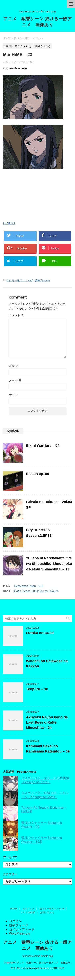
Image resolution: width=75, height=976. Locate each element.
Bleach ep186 (37, 474)
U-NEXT (9, 223)
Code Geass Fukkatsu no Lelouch (36, 591)
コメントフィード (22, 929)
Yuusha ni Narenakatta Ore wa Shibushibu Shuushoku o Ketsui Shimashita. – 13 (49, 563)
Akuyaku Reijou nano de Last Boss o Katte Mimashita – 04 (47, 722)
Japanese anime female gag (37, 956)
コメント (16, 315)
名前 (13, 366)
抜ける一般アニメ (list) (20, 280)
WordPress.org (19, 933)
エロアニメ (28, 908)
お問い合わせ (47, 912)
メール (15, 380)
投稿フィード (18, 925)
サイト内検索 (28, 912)
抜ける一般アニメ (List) (52, 908)
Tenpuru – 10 (37, 689)
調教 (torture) (42, 280)
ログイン (15, 921)
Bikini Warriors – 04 (42, 446)
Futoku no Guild (40, 633)
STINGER (58, 968)
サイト (13, 394)
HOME (13, 908)
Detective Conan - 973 (28, 586)
